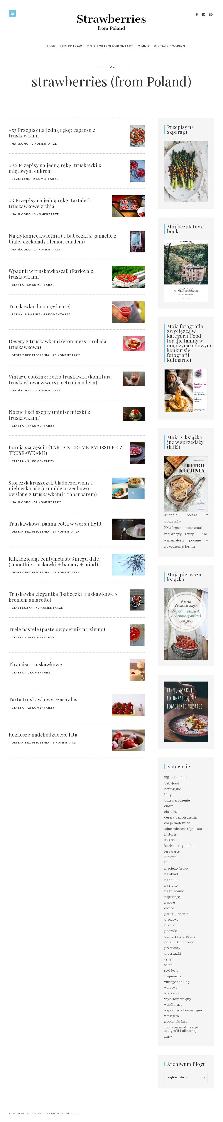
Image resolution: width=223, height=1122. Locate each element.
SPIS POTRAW (71, 46)
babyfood (171, 783)
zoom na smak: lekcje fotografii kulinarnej (181, 1029)
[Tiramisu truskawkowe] (137, 670)
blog (167, 795)
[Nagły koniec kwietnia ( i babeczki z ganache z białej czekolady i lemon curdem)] (137, 241)
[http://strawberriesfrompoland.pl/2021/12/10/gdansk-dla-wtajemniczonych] (186, 271)
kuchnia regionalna (179, 846)
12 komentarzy (40, 707)
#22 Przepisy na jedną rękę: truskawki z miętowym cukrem (55, 168)
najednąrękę (173, 897)
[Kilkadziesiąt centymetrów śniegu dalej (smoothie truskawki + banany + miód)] (128, 564)
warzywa (170, 987)
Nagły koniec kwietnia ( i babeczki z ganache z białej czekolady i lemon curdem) (62, 238)
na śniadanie (174, 891)
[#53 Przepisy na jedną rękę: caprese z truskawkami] (137, 135)
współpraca (173, 1004)
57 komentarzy (47, 502)
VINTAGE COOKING (169, 46)
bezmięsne (21, 178)
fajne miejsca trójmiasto (183, 829)
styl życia (171, 970)
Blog (50, 46)
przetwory (172, 948)
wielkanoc (172, 993)
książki (169, 840)
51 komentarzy (40, 461)
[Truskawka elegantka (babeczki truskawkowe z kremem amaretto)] (137, 599)
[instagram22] (203, 15)
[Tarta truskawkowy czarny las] (128, 705)
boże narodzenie (177, 800)
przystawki (172, 953)
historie (170, 834)
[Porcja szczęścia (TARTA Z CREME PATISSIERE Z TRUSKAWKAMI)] (137, 453)
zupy (168, 1036)
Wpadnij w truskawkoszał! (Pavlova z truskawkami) (51, 274)
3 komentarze (46, 214)
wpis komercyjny (177, 999)
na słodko (21, 214)
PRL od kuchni (175, 778)
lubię (168, 863)
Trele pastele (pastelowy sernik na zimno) (57, 629)
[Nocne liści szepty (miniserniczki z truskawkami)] (134, 414)
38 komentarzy (40, 637)
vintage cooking (177, 982)
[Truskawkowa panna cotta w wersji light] (128, 529)
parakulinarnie (26, 314)
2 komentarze (44, 143)
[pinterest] (210, 15)
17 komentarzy (47, 249)
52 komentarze (40, 284)
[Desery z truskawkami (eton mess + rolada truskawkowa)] (134, 343)
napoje (169, 902)
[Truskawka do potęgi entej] (128, 312)
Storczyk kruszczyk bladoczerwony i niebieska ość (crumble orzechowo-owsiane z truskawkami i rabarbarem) (53, 488)
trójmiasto (172, 976)
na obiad (171, 874)
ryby (167, 959)
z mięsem (171, 1016)
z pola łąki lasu (176, 1021)
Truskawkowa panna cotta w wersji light (55, 523)
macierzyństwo (176, 868)
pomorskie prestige (179, 936)
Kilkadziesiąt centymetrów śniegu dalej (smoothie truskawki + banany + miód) (55, 561)
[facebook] (196, 15)
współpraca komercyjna (183, 1010)
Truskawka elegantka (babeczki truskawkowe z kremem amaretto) (63, 597)
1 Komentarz (39, 672)
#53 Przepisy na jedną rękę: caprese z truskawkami (52, 133)
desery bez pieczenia (31, 355)
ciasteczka (22, 607)
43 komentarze (57, 314)
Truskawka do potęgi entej (40, 306)
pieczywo (171, 919)
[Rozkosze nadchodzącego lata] (128, 740)
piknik (169, 925)
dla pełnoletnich (177, 823)
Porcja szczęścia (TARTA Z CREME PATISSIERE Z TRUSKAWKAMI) (66, 450)
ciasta (18, 284)
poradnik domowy (178, 942)
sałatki (169, 965)
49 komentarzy (66, 572)
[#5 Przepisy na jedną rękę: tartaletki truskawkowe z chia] (128, 206)
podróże (170, 931)
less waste (172, 851)
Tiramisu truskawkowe (35, 664)
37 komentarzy (47, 390)
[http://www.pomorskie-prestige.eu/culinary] (186, 711)
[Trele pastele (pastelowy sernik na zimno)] (137, 635)
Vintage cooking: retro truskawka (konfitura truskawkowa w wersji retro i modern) (60, 379)
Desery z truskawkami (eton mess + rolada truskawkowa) (57, 344)
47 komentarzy (40, 425)
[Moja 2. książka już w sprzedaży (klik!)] (186, 484)
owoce (169, 908)
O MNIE (144, 46)
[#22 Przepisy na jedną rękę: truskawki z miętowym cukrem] (137, 171)
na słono (20, 143)
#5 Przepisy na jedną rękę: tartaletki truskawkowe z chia (51, 203)
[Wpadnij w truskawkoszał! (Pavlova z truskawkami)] (128, 276)
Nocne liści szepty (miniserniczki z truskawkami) (49, 415)
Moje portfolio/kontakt (110, 46)
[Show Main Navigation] (12, 13)
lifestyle (170, 857)
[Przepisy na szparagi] (186, 171)
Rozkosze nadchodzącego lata (43, 734)
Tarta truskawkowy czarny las (43, 699)
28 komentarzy (66, 355)
